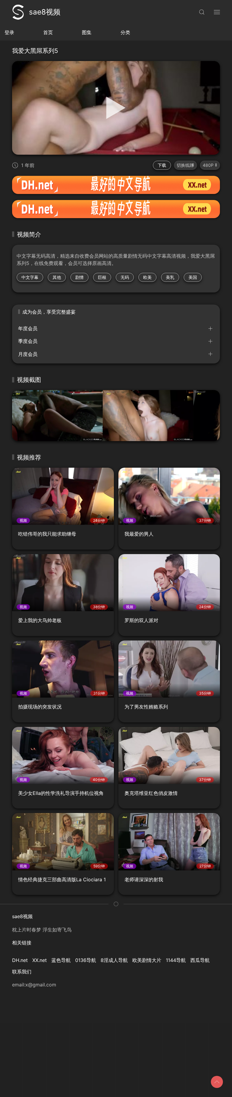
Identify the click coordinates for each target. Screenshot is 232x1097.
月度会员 (27, 354)
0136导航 (85, 960)
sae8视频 (44, 12)
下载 (162, 165)
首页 (48, 32)
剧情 (79, 277)
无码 (125, 277)
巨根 (102, 277)
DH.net (20, 960)
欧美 (147, 277)
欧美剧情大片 (146, 960)
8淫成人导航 (114, 960)
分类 (125, 32)
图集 (87, 32)
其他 (57, 277)
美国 (192, 277)
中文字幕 (29, 277)
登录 (9, 32)
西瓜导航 (200, 960)
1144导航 (176, 960)
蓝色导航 (61, 960)
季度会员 (27, 341)
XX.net (39, 960)
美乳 (170, 277)
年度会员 (27, 328)
